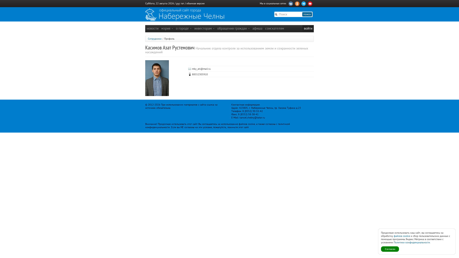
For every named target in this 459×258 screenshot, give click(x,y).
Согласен (390, 249)
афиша (257, 28)
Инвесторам (203, 28)
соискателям (274, 28)
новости (152, 28)
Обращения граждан (232, 28)
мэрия (166, 28)
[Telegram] (303, 3)
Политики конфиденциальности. (412, 242)
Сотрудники (155, 38)
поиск (307, 14)
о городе (183, 28)
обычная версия (195, 3)
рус (178, 3)
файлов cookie (402, 236)
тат (182, 3)
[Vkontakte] (291, 3)
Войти (308, 28)
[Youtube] (310, 3)
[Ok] (297, 3)
